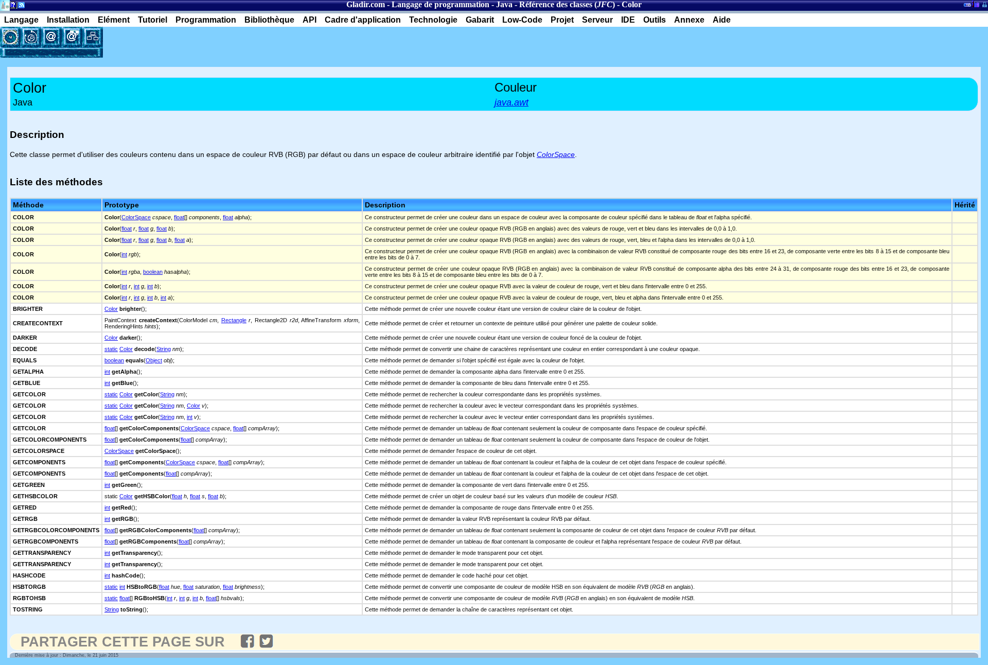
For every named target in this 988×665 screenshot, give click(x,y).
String (163, 349)
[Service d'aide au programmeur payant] (72, 37)
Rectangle (233, 320)
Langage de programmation (440, 4)
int (124, 254)
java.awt (511, 102)
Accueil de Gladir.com (5, 4)
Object (154, 360)
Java (504, 4)
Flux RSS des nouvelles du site (19, 7)
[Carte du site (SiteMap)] (92, 37)
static (111, 349)
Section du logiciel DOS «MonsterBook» (967, 7)
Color (111, 309)
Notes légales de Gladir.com (11, 7)
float (179, 217)
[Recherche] (31, 37)
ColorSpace (136, 217)
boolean (153, 272)
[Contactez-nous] (51, 37)
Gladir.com (365, 4)
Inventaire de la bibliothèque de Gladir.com (975, 3)
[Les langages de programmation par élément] (10, 37)
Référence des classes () (567, 4)
